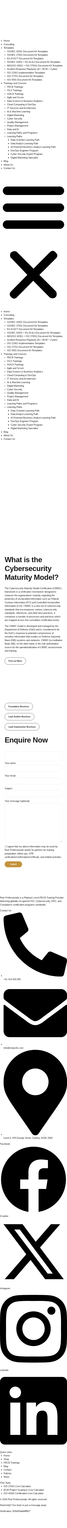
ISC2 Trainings (14, 90)
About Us (8, 164)
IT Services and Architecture (21, 108)
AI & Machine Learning (18, 111)
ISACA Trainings (15, 94)
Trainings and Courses (15, 83)
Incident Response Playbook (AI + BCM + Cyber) (32, 69)
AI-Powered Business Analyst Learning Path (33, 147)
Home (7, 40)
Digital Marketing (15, 115)
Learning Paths (14, 136)
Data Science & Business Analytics (25, 101)
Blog (6, 161)
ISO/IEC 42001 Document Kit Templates (27, 51)
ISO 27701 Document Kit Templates (25, 76)
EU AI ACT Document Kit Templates (25, 58)
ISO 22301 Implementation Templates (26, 72)
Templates (9, 47)
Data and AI (13, 129)
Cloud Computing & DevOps (21, 104)
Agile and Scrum (15, 97)
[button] (33, 241)
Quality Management (17, 122)
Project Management (17, 125)
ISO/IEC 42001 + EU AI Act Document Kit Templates (33, 62)
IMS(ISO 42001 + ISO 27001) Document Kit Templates (35, 65)
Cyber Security (14, 118)
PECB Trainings (15, 86)
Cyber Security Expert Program (27, 154)
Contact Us (9, 168)
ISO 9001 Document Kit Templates (24, 79)
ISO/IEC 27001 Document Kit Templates (27, 54)
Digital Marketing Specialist (24, 157)
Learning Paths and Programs (22, 132)
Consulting (9, 44)
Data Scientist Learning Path (25, 139)
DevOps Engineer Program (24, 150)
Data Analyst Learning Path (24, 143)
